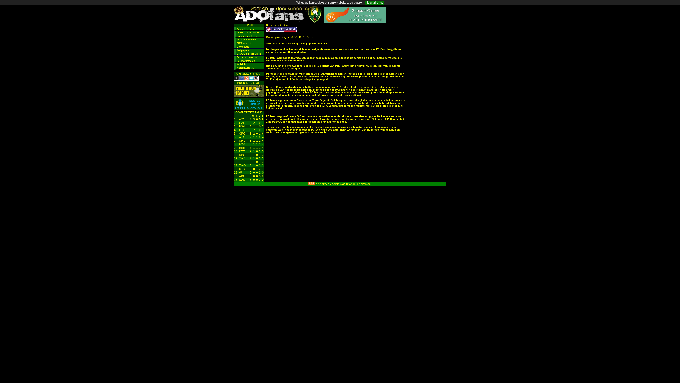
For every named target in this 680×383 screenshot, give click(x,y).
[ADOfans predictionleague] (249, 95)
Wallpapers (243, 50)
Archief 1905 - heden (248, 32)
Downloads (243, 46)
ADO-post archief (246, 39)
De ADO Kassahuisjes (249, 53)
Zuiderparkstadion (247, 57)
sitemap (366, 183)
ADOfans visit (244, 43)
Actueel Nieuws (245, 28)
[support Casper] (355, 22)
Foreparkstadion (246, 60)
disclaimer (322, 183)
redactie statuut (338, 183)
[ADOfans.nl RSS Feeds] (311, 183)
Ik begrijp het (375, 2)
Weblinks (242, 64)
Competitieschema (247, 36)
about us (354, 183)
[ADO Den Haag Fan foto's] (249, 109)
